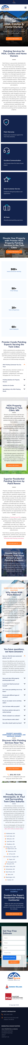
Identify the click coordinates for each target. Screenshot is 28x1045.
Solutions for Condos (8, 385)
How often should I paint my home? (12, 723)
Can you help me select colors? (11, 719)
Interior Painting (7, 1033)
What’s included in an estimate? (11, 715)
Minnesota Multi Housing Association (14, 538)
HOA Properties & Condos (10, 1029)
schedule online (19, 828)
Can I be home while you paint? (11, 706)
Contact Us (5, 1037)
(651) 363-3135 (9, 828)
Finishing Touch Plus (15, 517)
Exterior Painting (7, 1031)
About (4, 1035)
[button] (14, 365)
